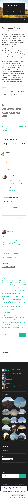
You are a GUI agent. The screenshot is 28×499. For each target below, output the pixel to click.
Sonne (22, 317)
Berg (8, 278)
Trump (15, 322)
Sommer (17, 317)
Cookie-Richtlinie (17, 492)
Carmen (18, 109)
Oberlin (24, 312)
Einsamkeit (4, 282)
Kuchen (18, 302)
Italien (15, 299)
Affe (2, 275)
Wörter (10, 327)
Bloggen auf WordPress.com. (11, 484)
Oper (18, 112)
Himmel (5, 112)
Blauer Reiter (18, 278)
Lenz (6, 306)
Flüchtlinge (12, 285)
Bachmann (19, 275)
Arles (13, 276)
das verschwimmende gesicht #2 (6, 128)
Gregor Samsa (10, 294)
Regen (5, 116)
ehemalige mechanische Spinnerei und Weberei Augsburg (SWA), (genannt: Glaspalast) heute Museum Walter (13, 243)
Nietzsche (5, 313)
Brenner (7, 280)
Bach (16, 275)
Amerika (6, 276)
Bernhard (11, 278)
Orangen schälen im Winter (10, 253)
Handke (7, 296)
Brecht (3, 280)
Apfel (10, 276)
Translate (14, 357)
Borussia (22, 278)
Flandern (3, 285)
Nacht (23, 310)
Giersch (8, 291)
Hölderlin (5, 299)
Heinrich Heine (15, 296)
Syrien (8, 320)
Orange (4, 315)
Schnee (4, 317)
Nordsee (15, 312)
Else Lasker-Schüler (12, 282)
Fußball (8, 288)
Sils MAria (11, 317)
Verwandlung (14, 325)
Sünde (11, 320)
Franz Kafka (18, 285)
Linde (19, 306)
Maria (22, 306)
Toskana (8, 322)
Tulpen (23, 322)
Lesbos (10, 306)
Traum (12, 322)
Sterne (3, 320)
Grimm (3, 296)
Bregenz (10, 109)
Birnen (14, 278)
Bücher (13, 280)
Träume (19, 322)
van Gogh (5, 325)
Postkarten (22, 126)
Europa (23, 282)
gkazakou (9, 386)
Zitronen (15, 327)
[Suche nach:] (14, 335)
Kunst (23, 303)
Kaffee (12, 112)
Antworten (9, 169)
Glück (13, 291)
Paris (7, 315)
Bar (4, 109)
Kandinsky (14, 302)
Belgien (4, 278)
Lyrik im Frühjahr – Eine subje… (15, 386)
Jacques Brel (20, 299)
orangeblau (15, 30)
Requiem (19, 315)
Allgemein (7, 105)
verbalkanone (10, 373)
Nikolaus (10, 312)
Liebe (14, 306)
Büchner (17, 280)
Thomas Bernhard (19, 320)
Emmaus (19, 282)
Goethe (17, 291)
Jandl (24, 299)
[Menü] (4, 20)
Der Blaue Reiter (22, 280)
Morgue (19, 310)
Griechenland (20, 294)
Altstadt (5, 236)
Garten (12, 288)
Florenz (7, 285)
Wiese (6, 327)
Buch (10, 280)
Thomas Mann (4, 322)
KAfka (9, 302)
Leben (3, 306)
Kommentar (20, 218)
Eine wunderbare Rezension (10, 257)
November (20, 312)
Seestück (5, 249)
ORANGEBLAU (14, 5)
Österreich (20, 327)
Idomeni (10, 299)
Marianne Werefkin (5, 310)
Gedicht (15, 288)
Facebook (4, 343)
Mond (15, 310)
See (8, 317)
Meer (11, 309)
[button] (8, 402)
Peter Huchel (11, 315)
